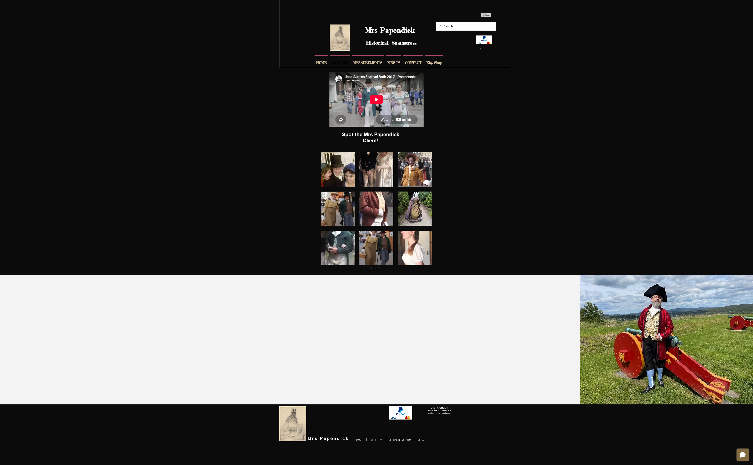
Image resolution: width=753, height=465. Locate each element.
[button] (338, 169)
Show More (376, 268)
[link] (480, 48)
